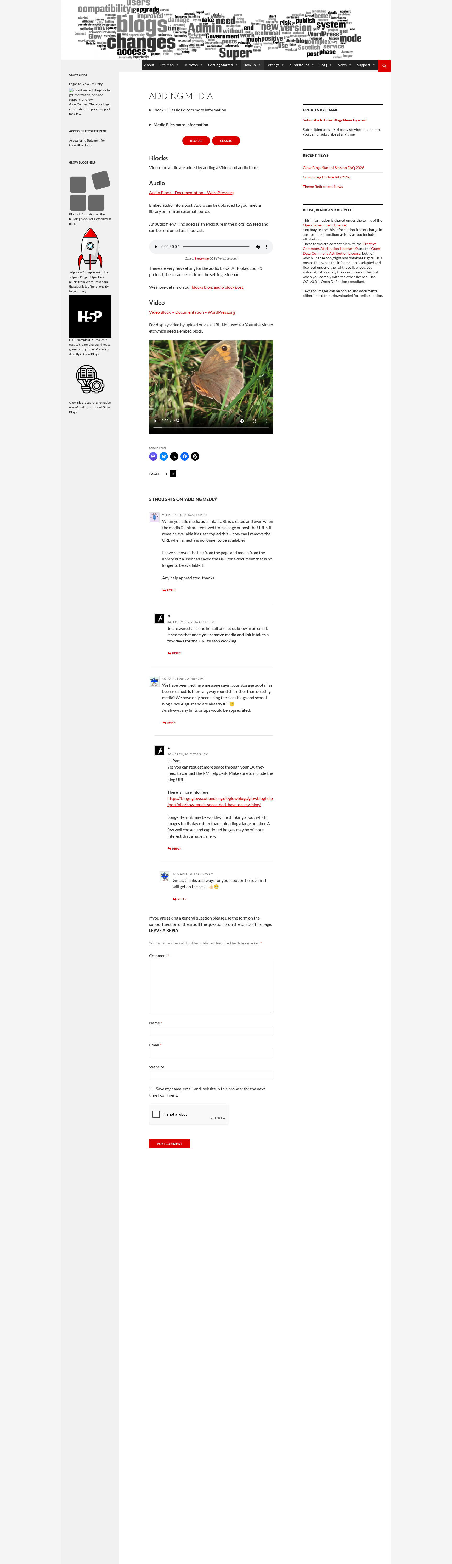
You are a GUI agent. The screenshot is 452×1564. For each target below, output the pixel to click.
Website (156, 1066)
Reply (171, 590)
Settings (272, 65)
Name (155, 1022)
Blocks (196, 141)
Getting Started (220, 65)
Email (155, 1044)
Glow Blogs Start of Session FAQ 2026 (333, 167)
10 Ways (191, 65)
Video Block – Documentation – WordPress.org (192, 312)
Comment (159, 955)
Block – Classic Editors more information (190, 109)
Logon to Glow (79, 84)
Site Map (167, 65)
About (149, 65)
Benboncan (202, 258)
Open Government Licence (324, 225)
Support (363, 65)
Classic (226, 141)
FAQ (323, 65)
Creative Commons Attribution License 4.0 (339, 246)
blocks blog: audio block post (217, 286)
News (342, 65)
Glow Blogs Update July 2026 (326, 177)
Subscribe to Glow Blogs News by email (335, 120)
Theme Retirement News (323, 186)
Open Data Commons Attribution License (341, 250)
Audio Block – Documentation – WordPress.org (191, 192)
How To (249, 65)
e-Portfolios (299, 65)
